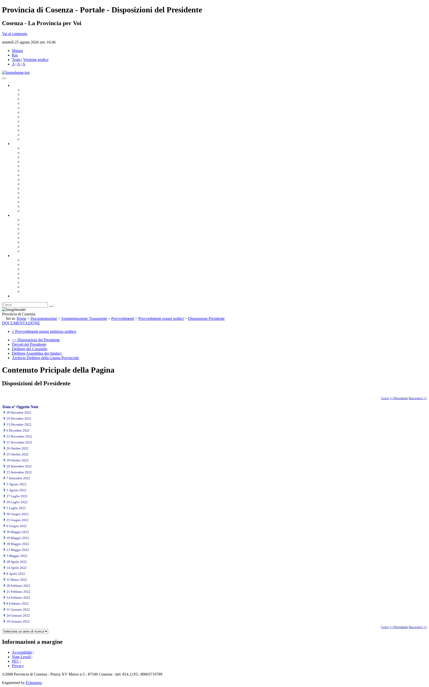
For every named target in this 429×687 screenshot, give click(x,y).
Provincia (19, 255)
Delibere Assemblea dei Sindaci (37, 353)
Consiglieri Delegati (37, 99)
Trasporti (29, 184)
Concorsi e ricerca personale (44, 229)
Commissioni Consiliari (40, 108)
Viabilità (28, 202)
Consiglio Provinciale (39, 94)
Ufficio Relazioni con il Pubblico (47, 126)
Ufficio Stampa (34, 130)
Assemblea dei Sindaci (39, 103)
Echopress (34, 683)
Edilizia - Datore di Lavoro (43, 197)
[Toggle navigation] (4, 78)
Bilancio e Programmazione (43, 157)
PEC (15, 661)
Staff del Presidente (37, 211)
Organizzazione (24, 144)
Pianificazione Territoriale (42, 188)
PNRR (27, 179)
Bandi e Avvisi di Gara (40, 224)
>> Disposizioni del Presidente (36, 340)
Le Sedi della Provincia (40, 269)
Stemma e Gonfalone (38, 260)
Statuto (27, 247)
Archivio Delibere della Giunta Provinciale (45, 358)
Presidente (30, 90)
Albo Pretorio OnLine (39, 220)
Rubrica (18, 296)
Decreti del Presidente (29, 344)
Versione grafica (35, 59)
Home (21, 318)
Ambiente (29, 193)
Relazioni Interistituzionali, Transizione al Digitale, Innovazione (71, 170)
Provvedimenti (122, 318)
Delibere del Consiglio (29, 349)
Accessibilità (22, 652)
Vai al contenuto (14, 34)
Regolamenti (32, 251)
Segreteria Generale (37, 206)
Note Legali (21, 657)
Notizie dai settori (35, 135)
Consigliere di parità (37, 117)
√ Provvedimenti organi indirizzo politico (44, 331)
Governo (18, 85)
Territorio (29, 278)
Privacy (18, 666)
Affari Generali (34, 152)
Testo (16, 59)
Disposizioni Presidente (206, 318)
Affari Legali (32, 166)
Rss (15, 55)
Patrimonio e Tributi (37, 175)
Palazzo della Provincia (40, 264)
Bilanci (27, 233)
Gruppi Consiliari (35, 112)
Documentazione (25, 215)
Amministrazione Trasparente (45, 238)
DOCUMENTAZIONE (21, 323)
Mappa (17, 51)
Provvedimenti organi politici (161, 318)
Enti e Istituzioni (34, 291)
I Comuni (29, 282)
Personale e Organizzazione (43, 161)
